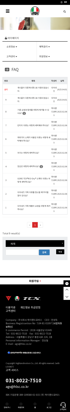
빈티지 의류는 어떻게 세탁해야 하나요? (33, 125)
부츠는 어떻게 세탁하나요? (28, 152)
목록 (60, 251)
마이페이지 (13, 38)
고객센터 (11, 56)
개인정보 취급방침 (30, 307)
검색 (44, 252)
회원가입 (35, 281)
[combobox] (35, 243)
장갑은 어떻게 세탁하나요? (28, 166)
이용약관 (10, 307)
